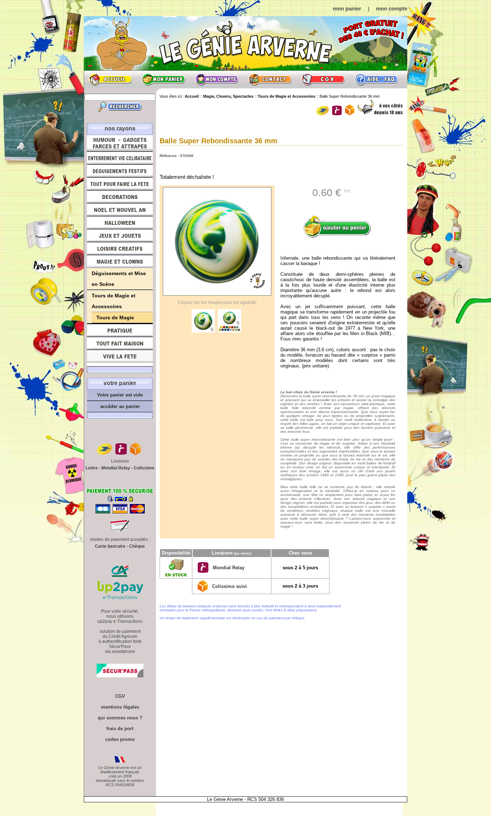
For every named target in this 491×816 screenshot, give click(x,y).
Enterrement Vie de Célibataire (120, 158)
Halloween (120, 223)
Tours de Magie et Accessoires (114, 301)
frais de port (119, 728)
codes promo (120, 739)
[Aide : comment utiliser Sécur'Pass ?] (120, 675)
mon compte (391, 8)
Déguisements (120, 171)
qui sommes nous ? (120, 717)
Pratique (120, 330)
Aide (376, 79)
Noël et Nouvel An (120, 210)
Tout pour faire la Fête (120, 184)
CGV (323, 79)
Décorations (120, 197)
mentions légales (120, 707)
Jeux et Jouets (120, 236)
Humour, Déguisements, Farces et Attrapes (120, 143)
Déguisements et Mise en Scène (119, 278)
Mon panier (163, 79)
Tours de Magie (115, 317)
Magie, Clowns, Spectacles (120, 261)
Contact (270, 79)
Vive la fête (120, 358)
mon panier (347, 8)
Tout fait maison (120, 343)
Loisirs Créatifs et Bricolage (120, 248)
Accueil (110, 79)
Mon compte (216, 79)
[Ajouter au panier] (340, 226)
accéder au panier (120, 406)
